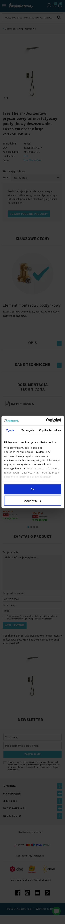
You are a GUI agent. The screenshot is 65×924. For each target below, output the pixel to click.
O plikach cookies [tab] (50, 430)
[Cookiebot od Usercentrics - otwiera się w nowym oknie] (46, 420)
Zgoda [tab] (10, 430)
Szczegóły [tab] (27, 430)
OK (32, 489)
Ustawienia (30, 500)
